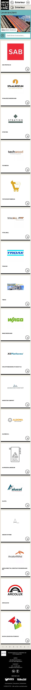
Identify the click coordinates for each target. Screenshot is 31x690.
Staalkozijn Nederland (9, 98)
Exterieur (20, 2)
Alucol (4, 501)
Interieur (20, 7)
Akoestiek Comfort (8, 400)
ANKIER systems (6, 534)
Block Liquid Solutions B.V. (10, 636)
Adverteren (23, 683)
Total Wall (5, 232)
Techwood (5, 165)
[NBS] (9, 679)
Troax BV (4, 266)
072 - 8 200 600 (15, 666)
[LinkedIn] (13, 671)
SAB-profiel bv (6, 64)
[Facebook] (18, 671)
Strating (5, 132)
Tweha (4, 299)
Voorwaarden (8, 683)
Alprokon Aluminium (8, 467)
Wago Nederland (7, 333)
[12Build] (21, 679)
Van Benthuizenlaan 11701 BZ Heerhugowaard (15, 660)
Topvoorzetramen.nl (8, 199)
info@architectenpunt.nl (15, 667)
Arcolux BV (5, 603)
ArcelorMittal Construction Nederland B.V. (14, 569)
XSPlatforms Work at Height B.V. (12, 366)
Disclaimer (16, 683)
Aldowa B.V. (5, 434)
